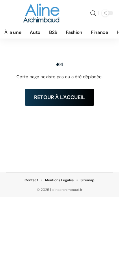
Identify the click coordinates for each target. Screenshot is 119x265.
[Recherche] (93, 13)
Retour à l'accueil (59, 97)
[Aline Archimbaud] (42, 13)
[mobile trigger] (11, 13)
